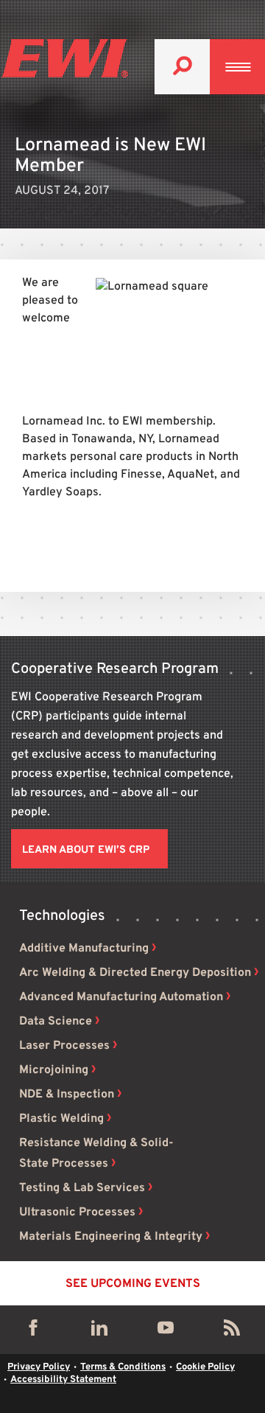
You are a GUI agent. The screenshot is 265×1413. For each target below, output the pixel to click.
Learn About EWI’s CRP (85, 850)
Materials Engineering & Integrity (110, 1236)
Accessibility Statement (63, 1380)
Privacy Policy (38, 1367)
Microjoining (53, 1070)
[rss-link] (232, 1331)
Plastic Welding (61, 1119)
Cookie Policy (205, 1367)
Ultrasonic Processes (77, 1212)
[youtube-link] (166, 1331)
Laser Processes (64, 1046)
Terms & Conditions (123, 1367)
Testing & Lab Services (82, 1188)
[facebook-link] (33, 1331)
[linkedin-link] (99, 1331)
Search (182, 66)
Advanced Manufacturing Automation (121, 997)
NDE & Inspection (66, 1094)
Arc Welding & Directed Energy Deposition (135, 973)
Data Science (55, 1021)
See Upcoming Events (133, 1284)
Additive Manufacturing (84, 948)
